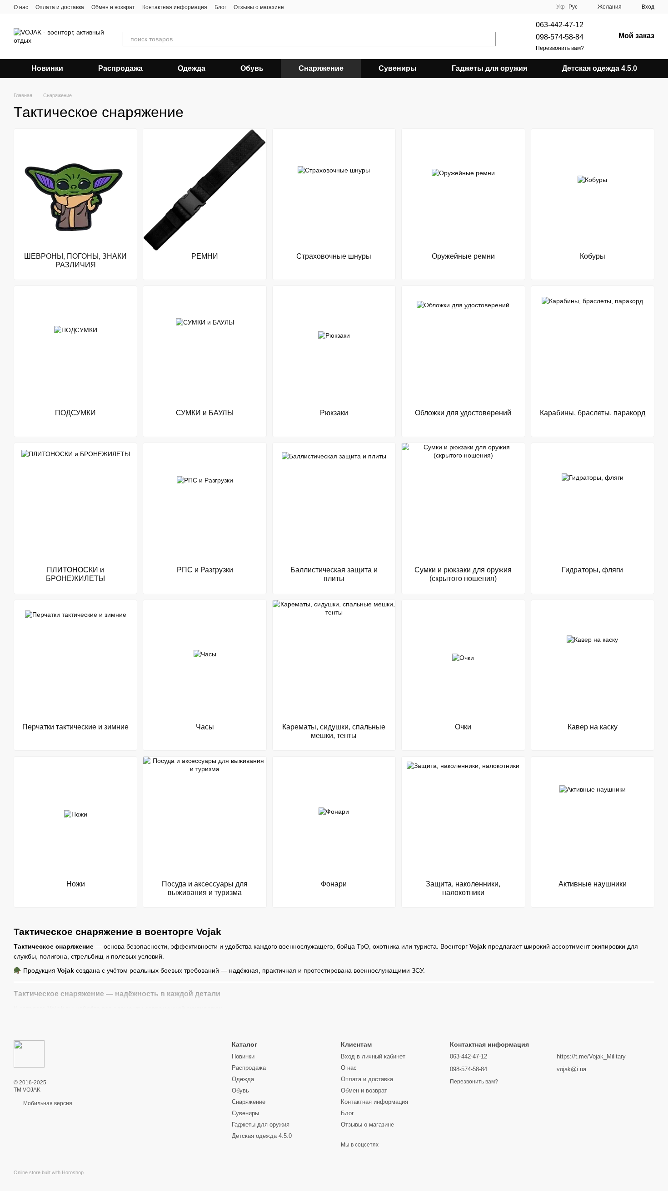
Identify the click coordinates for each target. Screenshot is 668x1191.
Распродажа (120, 68)
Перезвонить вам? (560, 48)
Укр (560, 7)
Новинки (47, 68)
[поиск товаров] (488, 39)
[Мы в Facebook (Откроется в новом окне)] (296, 6)
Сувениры (398, 68)
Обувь (252, 68)
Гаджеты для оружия (489, 68)
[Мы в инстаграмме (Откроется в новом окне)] (307, 6)
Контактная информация (174, 7)
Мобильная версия (47, 1103)
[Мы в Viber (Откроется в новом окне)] (329, 6)
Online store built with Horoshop (49, 1172)
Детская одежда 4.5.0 (599, 68)
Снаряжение (321, 68)
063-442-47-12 (559, 25)
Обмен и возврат (113, 7)
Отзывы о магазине (259, 7)
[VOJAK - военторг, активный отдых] (29, 1053)
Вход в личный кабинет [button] (373, 1056)
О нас (21, 7)
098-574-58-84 (559, 37)
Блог (220, 7)
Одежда (191, 68)
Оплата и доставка (59, 7)
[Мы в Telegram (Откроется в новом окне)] (318, 6)
